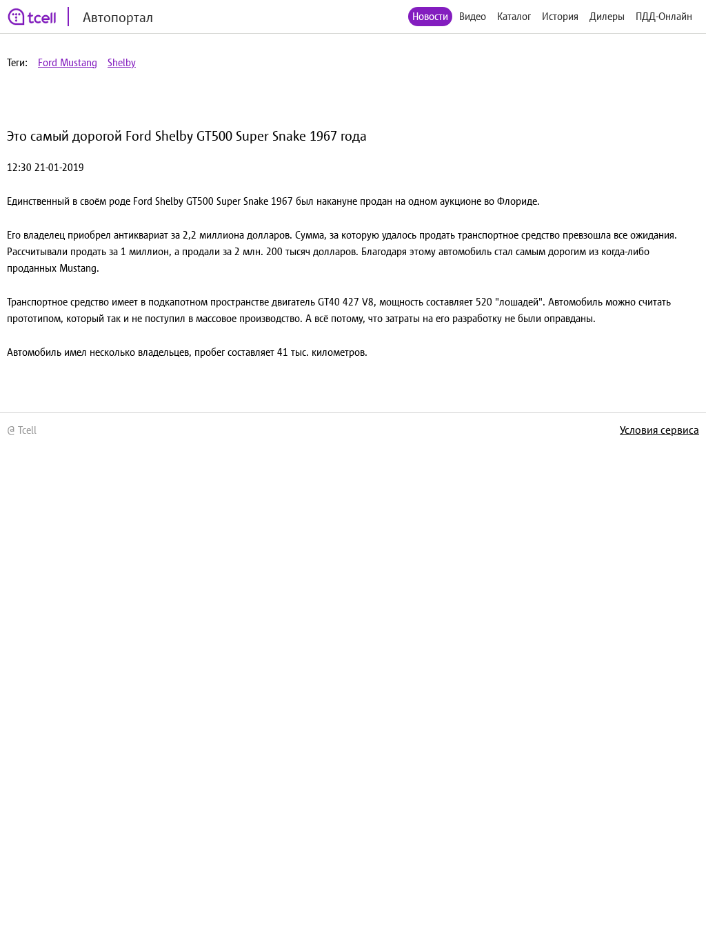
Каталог (514, 16)
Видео (472, 16)
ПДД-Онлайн (664, 16)
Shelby (122, 62)
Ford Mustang (67, 62)
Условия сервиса (659, 430)
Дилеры (607, 16)
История (560, 16)
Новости (430, 16)
